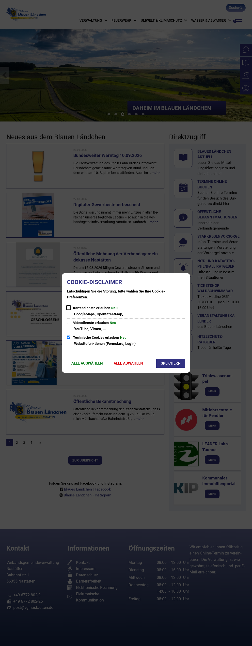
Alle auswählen (87, 363)
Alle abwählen (128, 363)
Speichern (171, 363)
